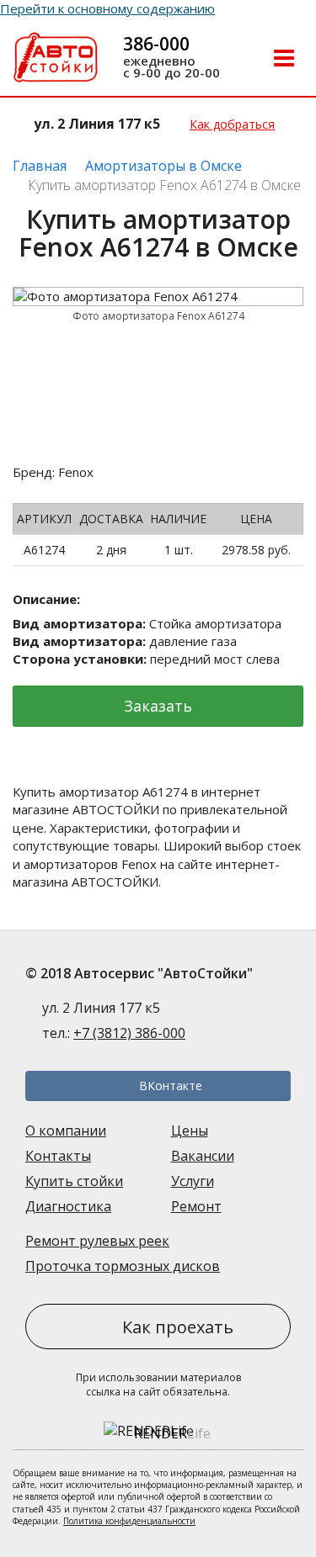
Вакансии (202, 1156)
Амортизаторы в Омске (163, 165)
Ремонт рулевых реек (97, 1240)
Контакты (58, 1156)
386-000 (156, 44)
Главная (40, 165)
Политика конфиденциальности (129, 1521)
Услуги (192, 1181)
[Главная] (56, 59)
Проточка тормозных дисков (122, 1266)
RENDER (172, 1433)
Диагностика (68, 1206)
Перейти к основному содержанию (107, 8)
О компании (65, 1130)
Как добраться (232, 124)
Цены (189, 1130)
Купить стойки (74, 1181)
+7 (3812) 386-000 (129, 1033)
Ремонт (196, 1206)
